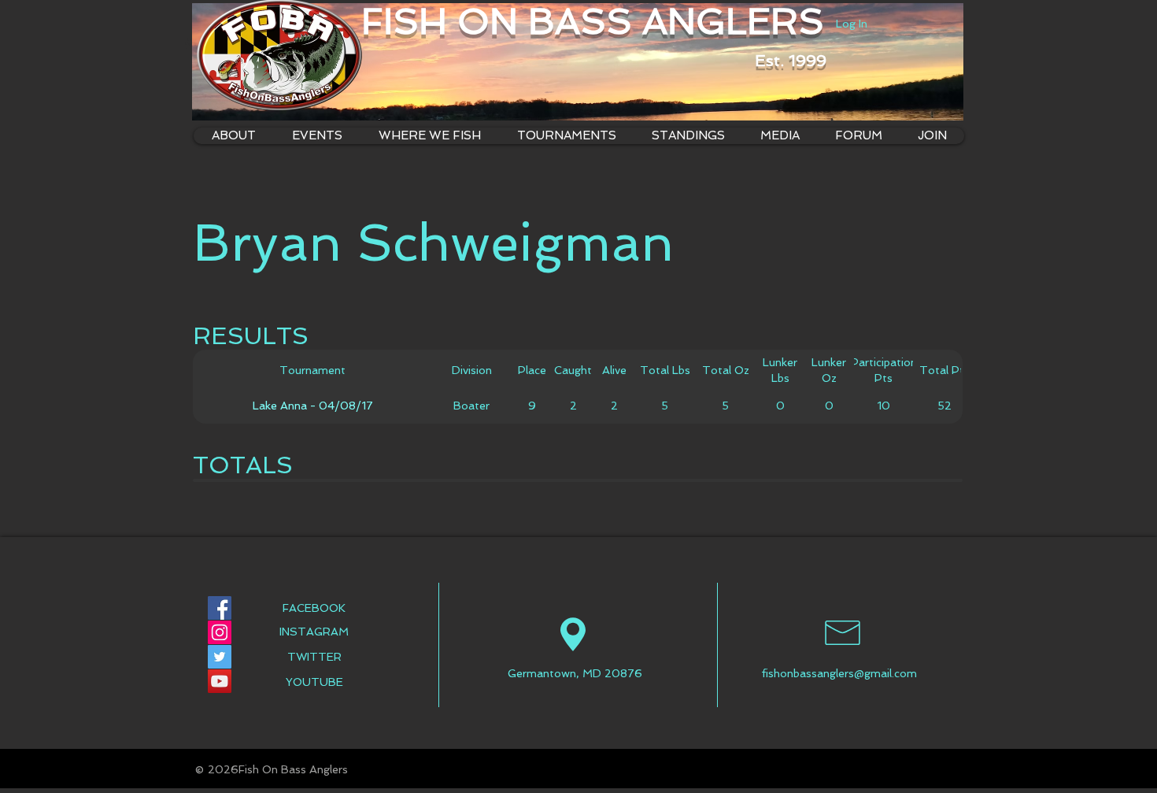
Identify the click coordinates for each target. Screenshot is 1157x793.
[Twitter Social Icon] (219, 657)
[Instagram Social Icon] (219, 632)
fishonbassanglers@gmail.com (839, 673)
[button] (429, 136)
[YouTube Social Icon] (219, 681)
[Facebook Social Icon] (219, 608)
